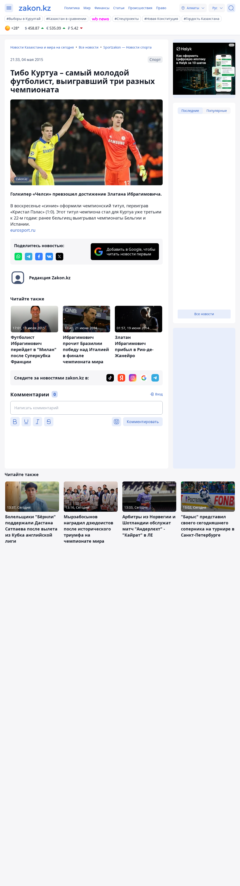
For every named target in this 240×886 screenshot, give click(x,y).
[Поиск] (231, 8)
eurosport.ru (22, 230)
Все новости (88, 47)
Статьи (118, 8)
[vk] (49, 256)
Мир (87, 8)
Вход (159, 394)
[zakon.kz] (35, 8)
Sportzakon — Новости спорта (127, 47)
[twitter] (59, 256)
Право (161, 8)
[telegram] (28, 256)
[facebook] (39, 256)
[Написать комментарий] (86, 408)
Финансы (101, 8)
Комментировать (143, 421)
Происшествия (140, 8)
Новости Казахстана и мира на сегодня (42, 47)
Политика (72, 8)
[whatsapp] (18, 256)
